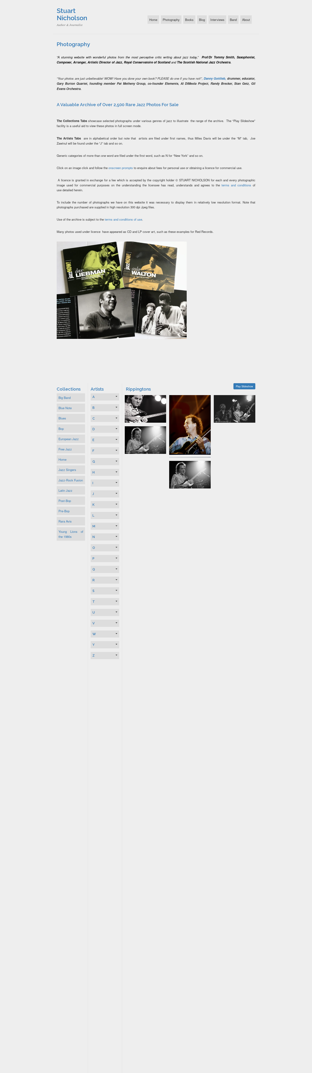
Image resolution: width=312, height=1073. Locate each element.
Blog (202, 19)
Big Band (64, 397)
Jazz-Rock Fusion (70, 480)
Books (189, 19)
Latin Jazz (65, 490)
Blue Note (65, 408)
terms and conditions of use (123, 219)
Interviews (217, 19)
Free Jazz (65, 449)
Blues (62, 418)
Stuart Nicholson (72, 14)
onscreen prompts (121, 167)
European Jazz (68, 439)
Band (233, 19)
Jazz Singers (67, 469)
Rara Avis (65, 521)
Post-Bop (64, 500)
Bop (61, 428)
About (246, 19)
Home (153, 19)
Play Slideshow (244, 386)
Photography (171, 19)
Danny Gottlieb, (215, 78)
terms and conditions (236, 185)
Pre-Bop (64, 511)
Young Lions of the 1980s (70, 534)
